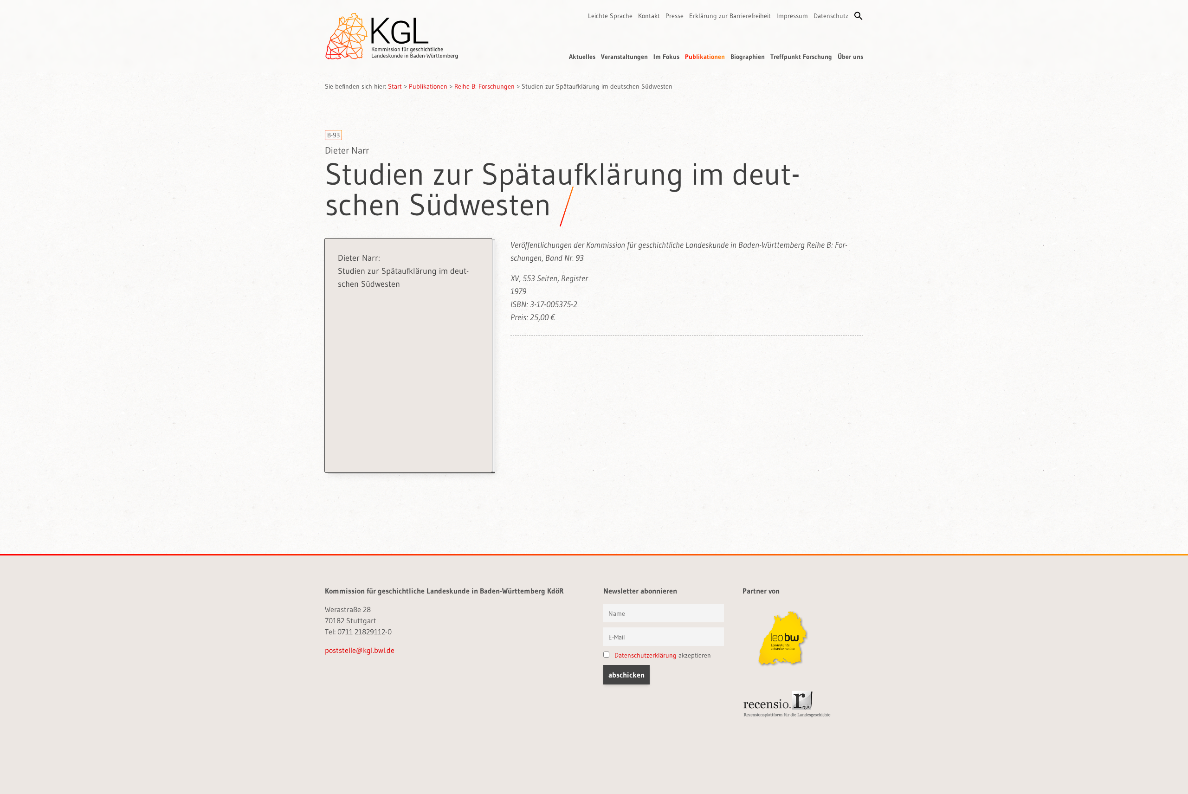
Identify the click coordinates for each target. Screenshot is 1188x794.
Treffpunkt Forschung (801, 56)
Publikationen (705, 56)
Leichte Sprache (610, 16)
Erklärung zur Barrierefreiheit (730, 16)
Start (395, 86)
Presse (674, 16)
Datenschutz (831, 16)
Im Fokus (666, 56)
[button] (858, 15)
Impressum (792, 16)
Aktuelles (582, 56)
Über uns (850, 56)
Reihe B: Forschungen (484, 86)
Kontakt (649, 16)
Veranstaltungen (624, 56)
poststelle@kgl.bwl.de (359, 650)
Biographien (747, 56)
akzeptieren (662, 655)
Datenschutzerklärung (645, 655)
